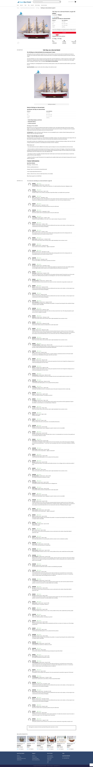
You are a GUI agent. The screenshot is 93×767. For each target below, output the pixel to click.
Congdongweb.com (56, 765)
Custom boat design (44, 5)
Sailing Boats (49, 759)
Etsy (47, 762)
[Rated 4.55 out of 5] (29, 745)
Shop (25, 5)
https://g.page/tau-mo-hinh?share (35, 175)
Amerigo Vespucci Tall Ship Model (61, 744)
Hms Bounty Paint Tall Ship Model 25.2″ (21, 744)
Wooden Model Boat (50, 757)
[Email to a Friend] (55, 34)
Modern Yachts (49, 758)
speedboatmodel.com (31, 137)
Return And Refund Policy (36, 759)
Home (18, 5)
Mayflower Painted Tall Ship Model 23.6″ (71, 744)
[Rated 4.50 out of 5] (19, 745)
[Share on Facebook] (52, 34)
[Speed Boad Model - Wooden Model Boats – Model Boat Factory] (24, 2)
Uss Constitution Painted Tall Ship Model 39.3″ (41, 744)
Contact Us (32, 5)
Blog (28, 5)
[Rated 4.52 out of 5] (39, 745)
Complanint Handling (35, 758)
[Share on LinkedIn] (58, 34)
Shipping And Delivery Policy (21, 758)
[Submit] (60, 2)
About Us (21, 5)
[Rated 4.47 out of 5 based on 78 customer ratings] (64, 13)
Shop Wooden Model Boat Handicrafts (27, 7)
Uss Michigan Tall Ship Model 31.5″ (31, 744)
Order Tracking (37, 5)
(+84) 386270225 (66, 758)
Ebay (48, 761)
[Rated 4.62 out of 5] (59, 745)
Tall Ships (37, 7)
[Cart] (75, 1)
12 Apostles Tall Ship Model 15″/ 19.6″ (50, 744)
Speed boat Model (50, 755)
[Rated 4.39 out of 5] (69, 745)
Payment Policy (19, 759)
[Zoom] (18, 43)
